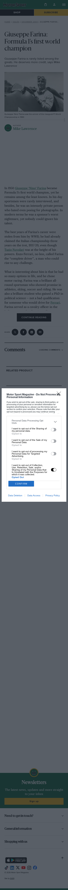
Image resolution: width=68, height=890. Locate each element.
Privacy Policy (52, 495)
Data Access (33, 495)
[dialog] (34, 445)
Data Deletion (15, 495)
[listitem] (34, 421)
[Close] (60, 395)
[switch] (53, 429)
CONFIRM (21, 484)
